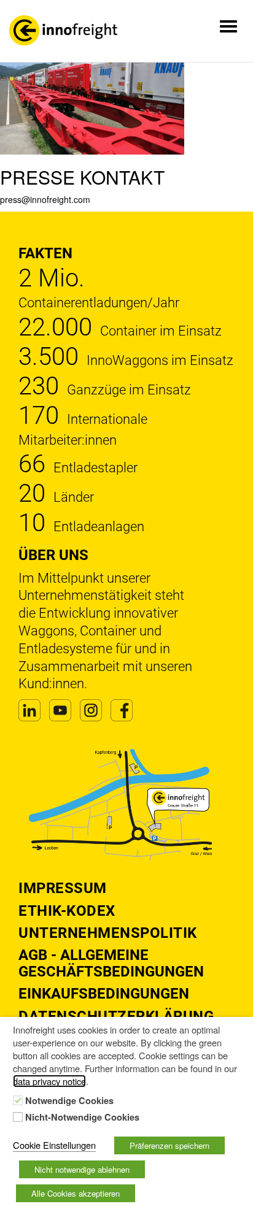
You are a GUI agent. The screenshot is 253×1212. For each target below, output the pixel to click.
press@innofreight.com (45, 199)
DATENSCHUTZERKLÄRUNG (116, 1016)
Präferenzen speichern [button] (169, 1145)
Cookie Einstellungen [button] (54, 1144)
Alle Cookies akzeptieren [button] (75, 1193)
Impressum (62, 888)
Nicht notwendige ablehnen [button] (82, 1169)
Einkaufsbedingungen (103, 993)
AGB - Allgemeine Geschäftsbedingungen (111, 963)
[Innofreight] (63, 30)
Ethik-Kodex (66, 910)
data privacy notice (49, 1081)
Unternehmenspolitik (107, 933)
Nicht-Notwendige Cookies (82, 1117)
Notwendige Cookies (69, 1101)
